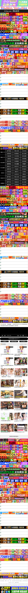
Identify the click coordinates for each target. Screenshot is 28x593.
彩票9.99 (9, 169)
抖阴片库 (3, 178)
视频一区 (3, 152)
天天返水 (24, 169)
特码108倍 (14, 341)
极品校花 (9, 184)
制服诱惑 (24, 179)
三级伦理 (9, 156)
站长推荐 (3, 162)
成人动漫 (24, 153)
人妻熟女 (9, 158)
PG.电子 (23, 341)
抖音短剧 (9, 171)
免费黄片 (24, 176)
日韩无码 (24, 184)
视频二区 (3, 157)
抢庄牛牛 (17, 166)
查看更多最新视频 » (14, 436)
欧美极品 (17, 153)
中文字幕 (17, 156)
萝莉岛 (24, 174)
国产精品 (9, 150)
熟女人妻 (17, 176)
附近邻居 (9, 161)
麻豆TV (16, 171)
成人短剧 (24, 182)
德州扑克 (24, 166)
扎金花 (16, 169)
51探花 (24, 171)
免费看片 (3, 183)
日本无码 (24, 150)
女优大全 (17, 174)
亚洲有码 (9, 153)
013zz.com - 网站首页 (11, 11)
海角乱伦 (17, 179)
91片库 (9, 174)
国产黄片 (9, 176)
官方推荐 (3, 167)
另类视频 (24, 158)
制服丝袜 (17, 158)
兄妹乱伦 (17, 182)
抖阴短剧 (17, 184)
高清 (18, 335)
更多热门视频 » (23, 344)
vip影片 (5, 341)
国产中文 (9, 182)
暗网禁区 (9, 179)
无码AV (2, 172)
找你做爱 (24, 161)
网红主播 (17, 150)
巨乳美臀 (24, 156)
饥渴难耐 (17, 161)
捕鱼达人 (9, 166)
